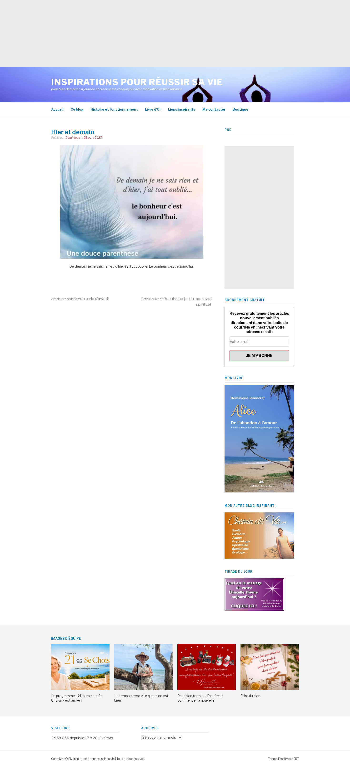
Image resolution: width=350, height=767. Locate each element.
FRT (296, 759)
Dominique (72, 137)
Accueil (57, 109)
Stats (108, 738)
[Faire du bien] (269, 689)
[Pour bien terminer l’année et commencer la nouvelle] (206, 689)
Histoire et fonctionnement (114, 109)
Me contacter (213, 109)
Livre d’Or (153, 109)
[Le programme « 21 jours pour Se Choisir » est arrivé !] (80, 689)
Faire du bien (250, 696)
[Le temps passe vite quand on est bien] (143, 689)
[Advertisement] (143, 33)
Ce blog (77, 109)
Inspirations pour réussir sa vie (137, 82)
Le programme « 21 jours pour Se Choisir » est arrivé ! (77, 698)
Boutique (240, 109)
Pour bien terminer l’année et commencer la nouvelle (200, 698)
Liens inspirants (181, 109)
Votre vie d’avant (79, 298)
